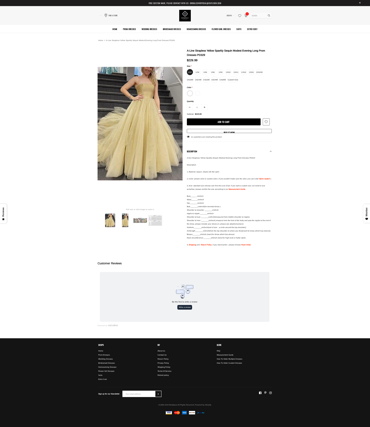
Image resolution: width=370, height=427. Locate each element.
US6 (213, 72)
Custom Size (233, 80)
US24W (214, 80)
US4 (205, 72)
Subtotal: (190, 114)
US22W (206, 80)
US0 (190, 72)
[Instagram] (270, 392)
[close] (359, 3)
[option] (140, 123)
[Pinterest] (265, 392)
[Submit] (158, 394)
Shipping (192, 245)
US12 (236, 72)
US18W (190, 80)
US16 (251, 72)
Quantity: (190, 101)
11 (192, 137)
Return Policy (206, 245)
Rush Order (246, 245)
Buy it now (229, 132)
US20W (198, 80)
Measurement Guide (237, 189)
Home (100, 40)
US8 (220, 72)
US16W (259, 72)
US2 (197, 72)
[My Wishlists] (239, 15)
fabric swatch (264, 179)
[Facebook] (260, 392)
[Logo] (185, 15)
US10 (228, 72)
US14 (243, 72)
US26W (223, 80)
